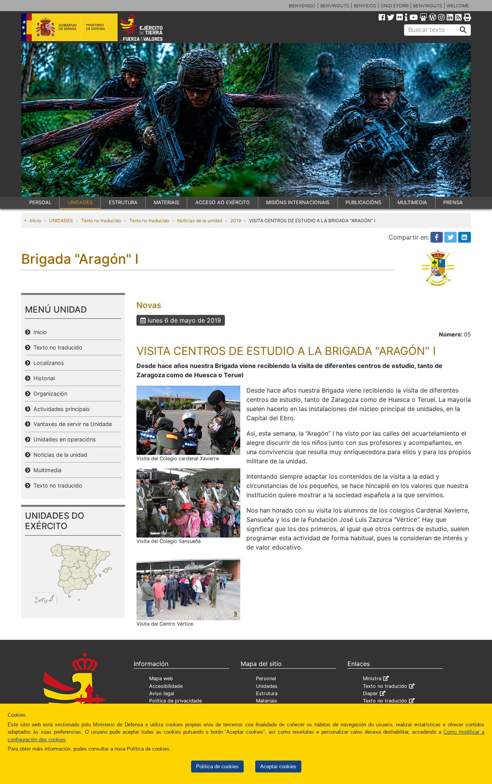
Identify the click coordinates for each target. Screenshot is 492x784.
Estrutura (267, 693)
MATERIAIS (166, 202)
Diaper (370, 693)
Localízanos (47, 363)
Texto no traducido (101, 220)
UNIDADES (80, 202)
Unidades (267, 686)
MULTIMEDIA (412, 202)
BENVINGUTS (334, 5)
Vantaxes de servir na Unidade (71, 424)
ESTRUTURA (123, 202)
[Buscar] (463, 30)
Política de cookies (217, 766)
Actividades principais (60, 409)
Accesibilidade (166, 686)
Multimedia (46, 470)
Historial (42, 378)
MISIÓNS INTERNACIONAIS (297, 202)
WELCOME (458, 5)
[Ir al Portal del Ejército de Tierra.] (150, 26)
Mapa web (161, 678)
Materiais (266, 701)
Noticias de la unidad (199, 220)
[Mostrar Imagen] (188, 419)
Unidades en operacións (63, 439)
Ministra (372, 678)
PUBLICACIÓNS (363, 202)
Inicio (35, 220)
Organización (48, 393)
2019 (235, 220)
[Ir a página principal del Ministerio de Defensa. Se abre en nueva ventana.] (69, 26)
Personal (266, 678)
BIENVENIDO (302, 5)
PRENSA (453, 202)
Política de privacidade (175, 701)
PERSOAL (40, 202)
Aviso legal (161, 693)
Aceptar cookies (278, 766)
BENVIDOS (365, 5)
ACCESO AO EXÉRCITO (222, 202)
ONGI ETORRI (395, 5)
